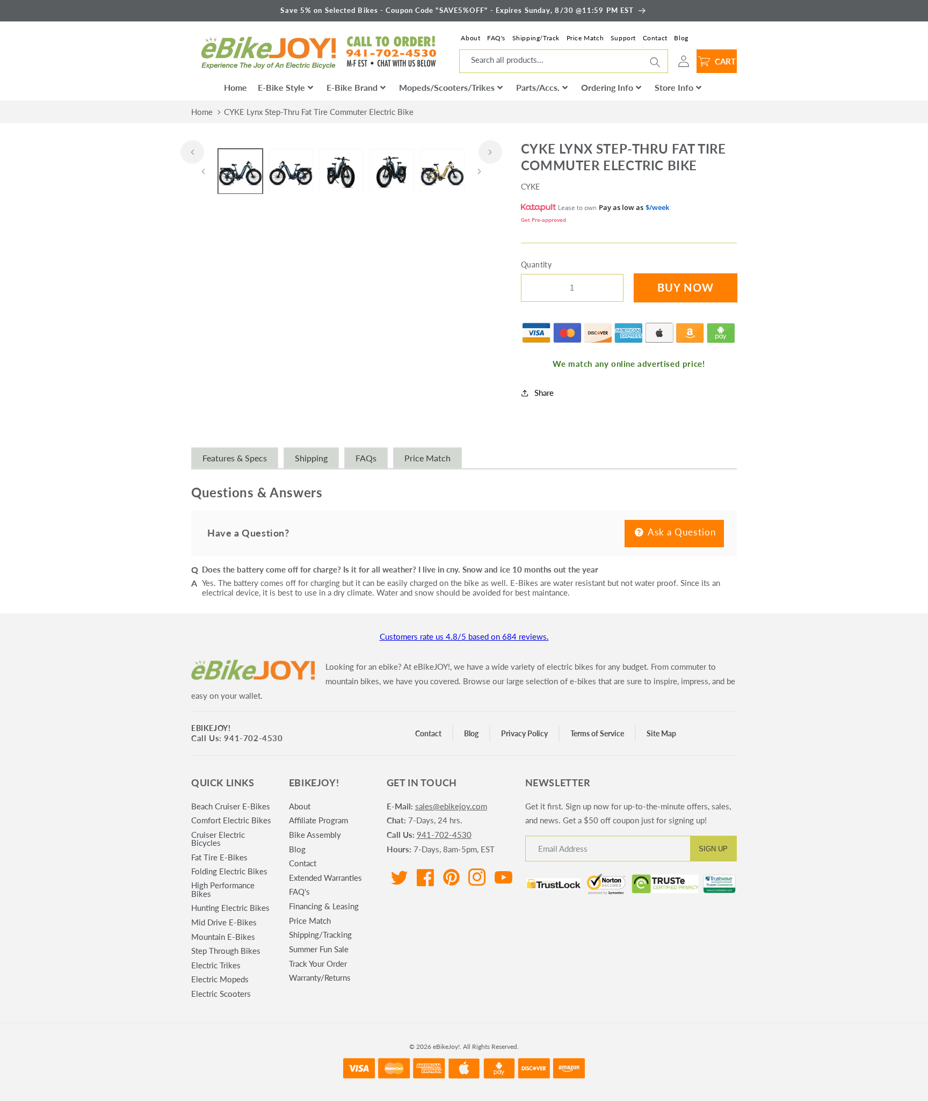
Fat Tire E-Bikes (219, 857)
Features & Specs (234, 458)
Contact (655, 38)
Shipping (311, 458)
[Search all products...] (655, 62)
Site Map (661, 733)
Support (623, 38)
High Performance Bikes (223, 889)
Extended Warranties (325, 877)
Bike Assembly (315, 834)
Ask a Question (681, 532)
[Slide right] (490, 152)
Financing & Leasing (324, 906)
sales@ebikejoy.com (451, 806)
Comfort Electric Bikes (231, 820)
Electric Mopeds (220, 979)
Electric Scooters (221, 993)
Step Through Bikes (225, 950)
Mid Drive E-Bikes (224, 922)
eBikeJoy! (210, 728)
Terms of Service (597, 733)
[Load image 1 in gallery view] (240, 171)
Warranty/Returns (320, 977)
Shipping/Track (536, 38)
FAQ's (496, 38)
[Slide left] (192, 152)
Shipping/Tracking (320, 934)
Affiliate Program (318, 820)
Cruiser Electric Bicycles (218, 839)
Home (235, 87)
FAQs (366, 458)
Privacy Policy (524, 733)
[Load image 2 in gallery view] (291, 171)
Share (544, 393)
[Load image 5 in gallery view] (442, 171)
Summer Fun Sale (319, 949)
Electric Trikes (216, 965)
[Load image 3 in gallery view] (341, 171)
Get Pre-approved (543, 220)
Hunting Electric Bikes (230, 907)
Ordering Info (607, 87)
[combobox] (563, 61)
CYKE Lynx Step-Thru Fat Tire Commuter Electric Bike (319, 112)
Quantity (536, 264)
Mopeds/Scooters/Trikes (447, 87)
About (470, 38)
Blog (681, 38)
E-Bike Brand (352, 87)
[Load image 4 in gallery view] (391, 171)
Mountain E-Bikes (223, 936)
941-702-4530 (444, 834)
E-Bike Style (281, 87)
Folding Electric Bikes (229, 871)
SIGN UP (713, 849)
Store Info (674, 87)
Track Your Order (318, 963)
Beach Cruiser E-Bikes (230, 806)
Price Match (585, 38)
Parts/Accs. (538, 87)
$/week (657, 208)
